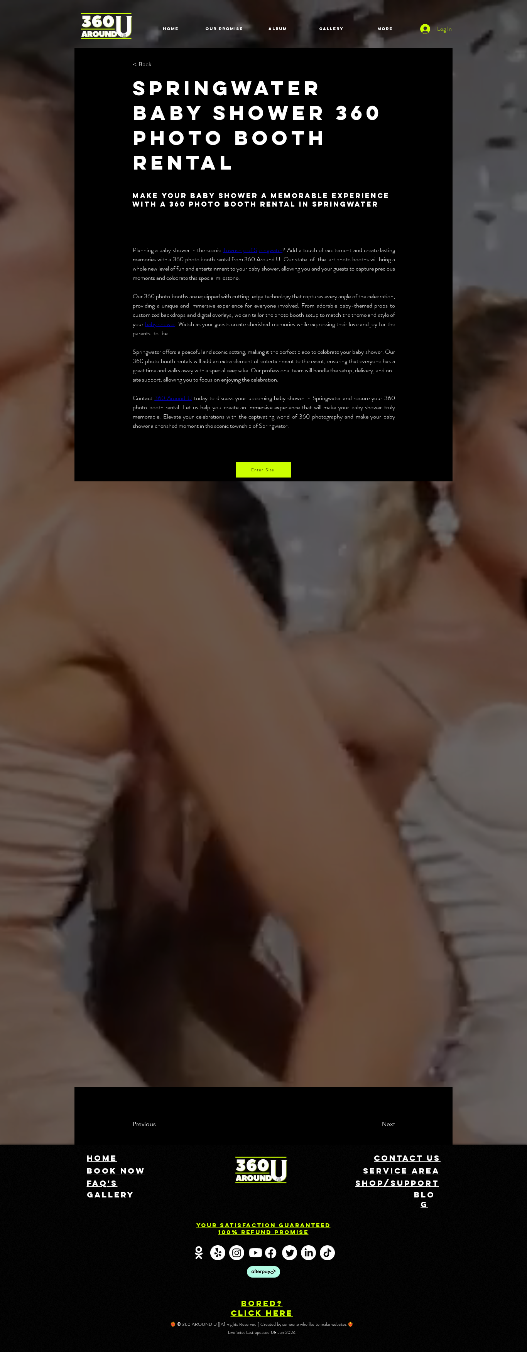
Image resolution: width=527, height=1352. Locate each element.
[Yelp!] (217, 1252)
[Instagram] (236, 1252)
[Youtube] (255, 1252)
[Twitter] (289, 1252)
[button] (158, 64)
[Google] (198, 1252)
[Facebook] (270, 1252)
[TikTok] (327, 1252)
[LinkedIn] (308, 1252)
